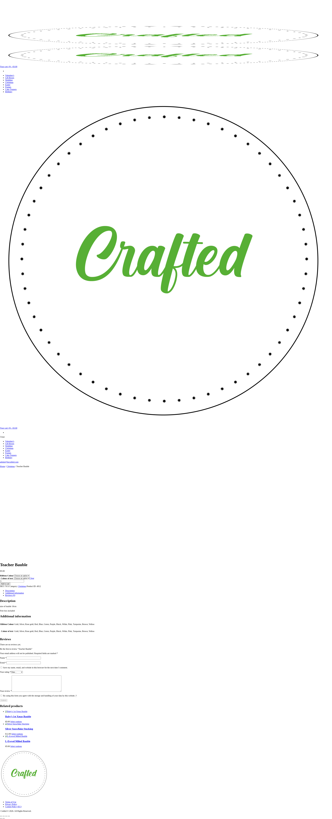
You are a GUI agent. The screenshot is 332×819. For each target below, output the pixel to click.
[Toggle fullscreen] (4, 816)
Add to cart (5, 584)
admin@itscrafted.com (9, 462)
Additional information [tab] (14, 593)
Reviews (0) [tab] (10, 595)
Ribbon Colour (6, 576)
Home (2, 466)
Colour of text (7, 578)
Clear (32, 578)
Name (3, 658)
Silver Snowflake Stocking (19, 728)
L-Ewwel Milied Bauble (17, 741)
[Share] (6, 816)
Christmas (11, 466)
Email (3, 663)
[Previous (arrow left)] (1, 818)
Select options (16, 721)
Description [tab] (10, 591)
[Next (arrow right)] (4, 818)
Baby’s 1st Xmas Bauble (18, 716)
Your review (6, 691)
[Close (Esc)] (9, 816)
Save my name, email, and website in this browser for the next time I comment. (35, 667)
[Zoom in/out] (1, 816)
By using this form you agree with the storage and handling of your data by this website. (40, 696)
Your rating (5, 672)
